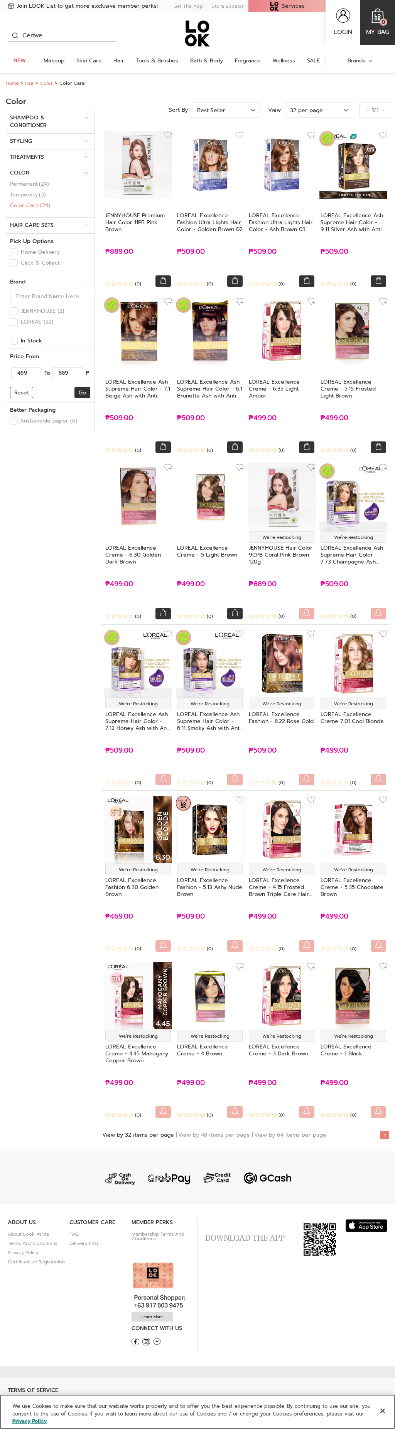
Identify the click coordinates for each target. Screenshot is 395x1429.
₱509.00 (191, 251)
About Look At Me (28, 1234)
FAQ (74, 1234)
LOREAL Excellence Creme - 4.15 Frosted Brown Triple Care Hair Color (279, 890)
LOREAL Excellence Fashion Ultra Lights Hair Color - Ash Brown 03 (281, 222)
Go (82, 393)
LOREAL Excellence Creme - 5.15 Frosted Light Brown (348, 389)
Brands (356, 61)
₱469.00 (119, 916)
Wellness (283, 61)
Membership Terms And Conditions (158, 1236)
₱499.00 (263, 418)
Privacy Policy (23, 1252)
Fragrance (248, 61)
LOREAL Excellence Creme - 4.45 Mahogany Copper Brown (136, 1054)
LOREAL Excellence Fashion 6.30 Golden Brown (132, 887)
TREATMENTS (27, 157)
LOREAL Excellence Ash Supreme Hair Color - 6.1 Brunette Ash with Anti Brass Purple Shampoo (209, 392)
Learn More (152, 1317)
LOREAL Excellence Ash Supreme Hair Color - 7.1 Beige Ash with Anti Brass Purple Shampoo (137, 392)
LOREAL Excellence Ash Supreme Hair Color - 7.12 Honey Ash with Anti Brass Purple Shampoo (137, 724)
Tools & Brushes (157, 61)
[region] (197, 1412)
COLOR (19, 173)
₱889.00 (119, 251)
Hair (118, 61)
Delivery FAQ (83, 1243)
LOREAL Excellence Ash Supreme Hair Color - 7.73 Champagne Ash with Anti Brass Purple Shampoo (352, 562)
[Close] (382, 1410)
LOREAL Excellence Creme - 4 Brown (202, 1050)
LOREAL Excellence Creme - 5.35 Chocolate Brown (352, 887)
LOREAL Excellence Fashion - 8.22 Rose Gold (281, 717)
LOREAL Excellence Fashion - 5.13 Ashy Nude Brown (209, 887)
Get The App (188, 6)
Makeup (54, 61)
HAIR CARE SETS (32, 225)
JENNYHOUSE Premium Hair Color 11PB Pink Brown (135, 222)
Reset (21, 393)
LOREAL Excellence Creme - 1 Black (346, 1050)
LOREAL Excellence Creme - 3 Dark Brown (278, 1050)
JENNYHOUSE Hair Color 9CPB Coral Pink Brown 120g (280, 555)
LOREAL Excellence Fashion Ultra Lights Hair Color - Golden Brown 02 (210, 222)
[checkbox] (14, 252)
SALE (313, 61)
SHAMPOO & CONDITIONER (28, 121)
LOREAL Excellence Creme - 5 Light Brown (207, 551)
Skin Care (89, 61)
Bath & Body (206, 61)
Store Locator (228, 6)
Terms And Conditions (32, 1243)
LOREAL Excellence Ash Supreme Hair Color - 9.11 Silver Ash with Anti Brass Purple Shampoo (352, 225)
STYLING (21, 141)
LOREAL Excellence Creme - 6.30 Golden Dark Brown (133, 555)
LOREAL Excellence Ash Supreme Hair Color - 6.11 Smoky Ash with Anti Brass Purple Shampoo (209, 724)
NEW (20, 61)
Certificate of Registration (36, 1261)
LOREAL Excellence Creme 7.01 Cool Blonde (352, 717)
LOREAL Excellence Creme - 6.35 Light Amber (274, 389)
